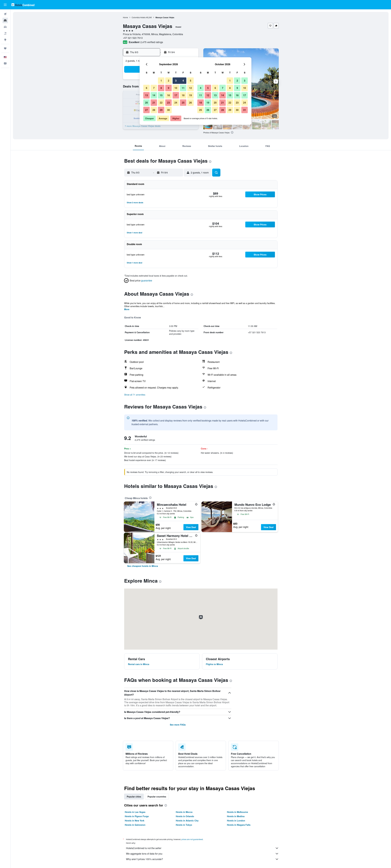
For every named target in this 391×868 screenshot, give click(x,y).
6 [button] (146, 88)
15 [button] (161, 95)
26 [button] (190, 102)
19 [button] (190, 95)
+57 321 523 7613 (133, 38)
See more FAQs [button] (178, 724)
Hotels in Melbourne (237, 811)
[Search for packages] (5, 33)
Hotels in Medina (236, 816)
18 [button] (183, 95)
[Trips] (5, 48)
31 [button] (244, 110)
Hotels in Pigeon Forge (137, 816)
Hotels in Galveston (135, 824)
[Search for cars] (5, 27)
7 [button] (154, 88)
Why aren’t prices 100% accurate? (144, 859)
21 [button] (153, 102)
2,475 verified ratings (151, 42)
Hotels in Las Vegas (135, 811)
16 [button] (168, 95)
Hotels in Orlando (185, 816)
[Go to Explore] (5, 40)
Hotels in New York (134, 820)
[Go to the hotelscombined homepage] (23, 4)
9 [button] (168, 88)
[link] (142, 566)
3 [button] (176, 80)
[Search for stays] (5, 20)
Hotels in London (236, 820)
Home (125, 17)
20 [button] (146, 102)
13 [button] (146, 95)
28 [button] (153, 110)
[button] (5, 4)
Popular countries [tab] (157, 796)
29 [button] (161, 110)
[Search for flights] (5, 14)
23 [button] (168, 102)
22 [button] (161, 102)
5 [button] (190, 80)
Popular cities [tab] (134, 796)
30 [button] (168, 110)
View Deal (191, 527)
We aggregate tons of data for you (144, 853)
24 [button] (175, 102)
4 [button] (183, 80)
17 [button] (175, 95)
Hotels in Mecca (184, 811)
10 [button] (175, 88)
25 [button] (183, 102)
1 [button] (161, 80)
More (126, 309)
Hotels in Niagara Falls (238, 824)
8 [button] (161, 88)
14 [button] (153, 95)
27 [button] (146, 110)
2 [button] (168, 80)
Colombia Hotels (139, 17)
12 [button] (190, 88)
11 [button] (183, 88)
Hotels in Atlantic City (187, 820)
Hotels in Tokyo (184, 824)
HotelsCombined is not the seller (143, 848)
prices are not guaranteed (192, 839)
